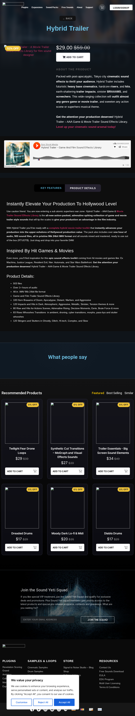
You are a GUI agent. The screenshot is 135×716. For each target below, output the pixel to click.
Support (89, 7)
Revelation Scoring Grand (12, 669)
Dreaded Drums (21, 533)
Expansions (37, 7)
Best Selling (114, 393)
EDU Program (106, 679)
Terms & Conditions (109, 687)
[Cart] (102, 7)
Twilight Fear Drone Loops (22, 450)
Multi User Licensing (109, 683)
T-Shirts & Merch (72, 675)
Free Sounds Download (111, 671)
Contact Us (105, 667)
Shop (66, 671)
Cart (65, 679)
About (79, 7)
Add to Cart (15, 471)
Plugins (24, 7)
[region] (43, 692)
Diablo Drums (113, 533)
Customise (21, 702)
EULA (102, 675)
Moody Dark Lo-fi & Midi (67, 533)
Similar (128, 393)
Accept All (64, 702)
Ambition (7, 674)
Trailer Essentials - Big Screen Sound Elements (113, 450)
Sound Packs (52, 7)
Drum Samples (35, 671)
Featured (98, 393)
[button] (67, 18)
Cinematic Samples (38, 667)
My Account (69, 683)
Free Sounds (67, 7)
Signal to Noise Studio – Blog (78, 667)
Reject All (43, 702)
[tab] (49, 188)
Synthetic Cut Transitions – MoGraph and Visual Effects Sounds (67, 453)
